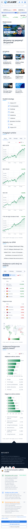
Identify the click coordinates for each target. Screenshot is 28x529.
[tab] (5, 138)
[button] (19, 2)
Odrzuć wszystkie (14, 527)
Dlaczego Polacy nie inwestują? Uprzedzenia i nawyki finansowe (7, 91)
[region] (14, 138)
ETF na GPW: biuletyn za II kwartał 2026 (19, 91)
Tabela (13, 275)
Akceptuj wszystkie (15, 521)
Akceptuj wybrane (15, 524)
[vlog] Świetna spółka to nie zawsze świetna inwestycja (20, 77)
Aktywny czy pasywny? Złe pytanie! (13, 41)
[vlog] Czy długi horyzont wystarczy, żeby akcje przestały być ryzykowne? (20, 63)
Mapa (6, 275)
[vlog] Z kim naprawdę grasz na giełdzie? (7, 77)
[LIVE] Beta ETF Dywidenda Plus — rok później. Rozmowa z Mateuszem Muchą (7, 63)
